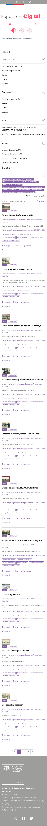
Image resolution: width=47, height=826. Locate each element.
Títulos (4, 79)
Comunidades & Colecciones (12, 67)
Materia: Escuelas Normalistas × (12, 182)
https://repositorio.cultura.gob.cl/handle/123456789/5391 (26, 555)
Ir (43, 175)
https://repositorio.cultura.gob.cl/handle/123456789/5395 (26, 449)
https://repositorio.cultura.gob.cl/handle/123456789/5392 (26, 394)
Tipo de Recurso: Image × (10, 189)
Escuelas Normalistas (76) (11, 150)
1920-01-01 (12, 211)
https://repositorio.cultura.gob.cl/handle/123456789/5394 (26, 720)
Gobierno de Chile (9, 794)
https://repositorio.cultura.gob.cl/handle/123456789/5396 (26, 503)
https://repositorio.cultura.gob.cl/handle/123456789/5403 (26, 286)
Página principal (6, 38)
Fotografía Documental (36, 237)
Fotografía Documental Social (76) (14, 159)
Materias (5, 84)
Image (4, 211)
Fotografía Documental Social (11, 240)
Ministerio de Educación (24, 234)
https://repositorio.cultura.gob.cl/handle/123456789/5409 (26, 341)
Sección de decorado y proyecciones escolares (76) (23, 134)
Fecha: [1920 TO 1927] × (30, 182)
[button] (8, 46)
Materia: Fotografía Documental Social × (31, 189)
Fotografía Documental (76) (12, 154)
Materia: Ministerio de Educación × (13, 179)
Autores (5, 75)
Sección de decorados (9, 234)
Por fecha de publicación (11, 71)
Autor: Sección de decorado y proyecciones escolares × (19, 192)
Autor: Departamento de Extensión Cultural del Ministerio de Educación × (24, 187)
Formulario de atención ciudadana (26, 807)
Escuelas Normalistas (9, 237)
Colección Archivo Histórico (20, 38)
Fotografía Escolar (22, 237)
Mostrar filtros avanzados (35, 196)
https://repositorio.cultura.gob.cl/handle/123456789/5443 (26, 230)
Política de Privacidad (10, 810)
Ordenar (41, 201)
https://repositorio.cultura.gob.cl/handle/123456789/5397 (26, 611)
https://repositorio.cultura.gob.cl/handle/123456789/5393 (26, 665)
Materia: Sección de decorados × (12, 184)
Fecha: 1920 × (29, 179)
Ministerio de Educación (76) (12, 163)
